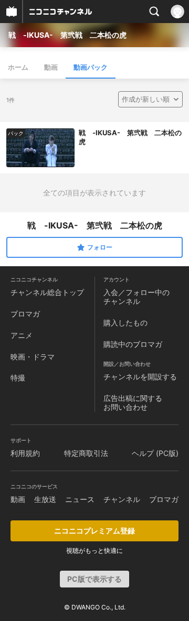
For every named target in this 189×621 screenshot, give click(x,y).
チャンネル (121, 499)
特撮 (17, 377)
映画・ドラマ (32, 356)
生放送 (45, 499)
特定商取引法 (86, 453)
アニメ (21, 335)
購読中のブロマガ (132, 344)
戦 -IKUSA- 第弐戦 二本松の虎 (67, 34)
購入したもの (125, 322)
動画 (51, 67)
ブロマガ (25, 313)
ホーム (18, 67)
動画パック (91, 67)
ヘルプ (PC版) (155, 453)
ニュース (79, 499)
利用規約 (25, 453)
